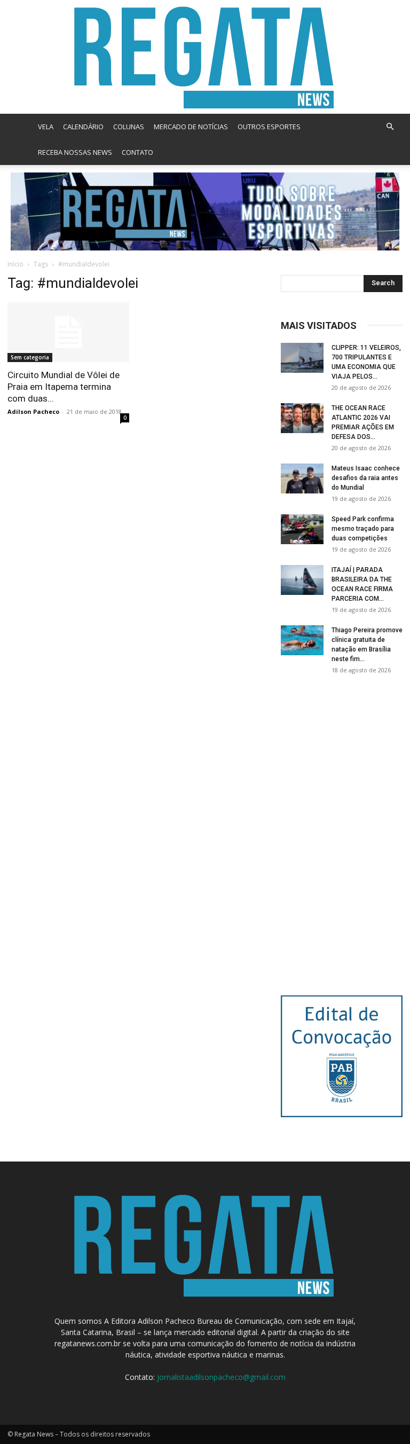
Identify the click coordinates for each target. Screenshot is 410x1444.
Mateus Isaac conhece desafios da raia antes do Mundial (366, 478)
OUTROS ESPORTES (269, 126)
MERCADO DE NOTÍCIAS (191, 126)
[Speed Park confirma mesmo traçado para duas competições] (302, 529)
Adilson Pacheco (33, 411)
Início (15, 264)
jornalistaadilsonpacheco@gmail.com (221, 1377)
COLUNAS (128, 126)
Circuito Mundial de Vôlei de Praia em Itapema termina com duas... (63, 387)
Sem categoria (30, 357)
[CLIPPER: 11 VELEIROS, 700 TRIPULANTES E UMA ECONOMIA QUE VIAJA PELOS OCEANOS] (302, 358)
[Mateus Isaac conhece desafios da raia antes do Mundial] (302, 478)
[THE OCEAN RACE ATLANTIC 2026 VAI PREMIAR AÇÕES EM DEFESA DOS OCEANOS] (302, 418)
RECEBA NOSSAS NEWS (75, 152)
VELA (45, 126)
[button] (390, 127)
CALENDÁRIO (83, 126)
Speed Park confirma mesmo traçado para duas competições (363, 528)
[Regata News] (205, 57)
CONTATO (137, 152)
